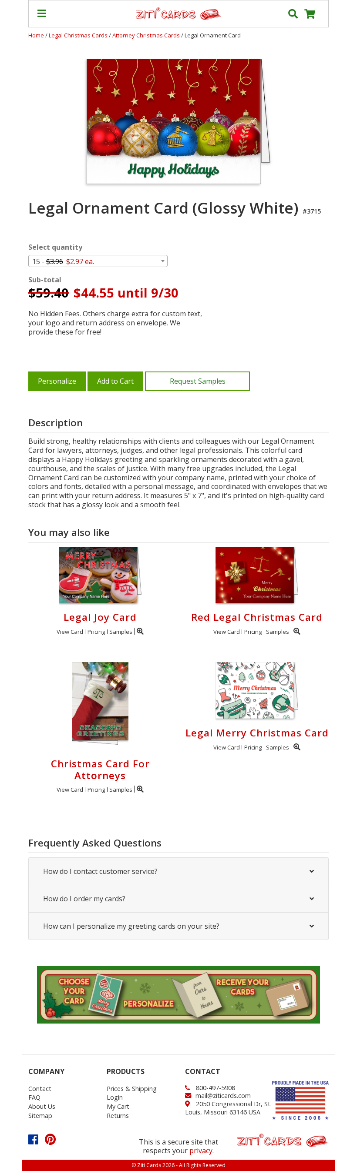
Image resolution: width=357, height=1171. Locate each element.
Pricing (96, 632)
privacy (200, 1150)
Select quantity (55, 247)
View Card (70, 632)
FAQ (34, 1097)
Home (36, 35)
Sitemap (40, 1115)
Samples (120, 632)
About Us (41, 1106)
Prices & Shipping (132, 1088)
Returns (118, 1115)
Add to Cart (115, 381)
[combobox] (98, 261)
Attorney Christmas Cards (146, 35)
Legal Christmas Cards (79, 35)
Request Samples (198, 381)
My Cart (118, 1106)
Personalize (57, 381)
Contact (39, 1088)
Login (115, 1097)
